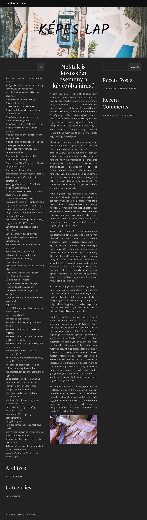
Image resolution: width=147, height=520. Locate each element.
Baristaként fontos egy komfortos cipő (25, 201)
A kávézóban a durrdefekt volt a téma (24, 124)
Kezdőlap (10, 3)
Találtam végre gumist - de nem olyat (24, 445)
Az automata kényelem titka (19, 198)
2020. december (14, 476)
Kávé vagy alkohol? (15, 315)
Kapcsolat (22, 3)
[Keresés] (41, 67)
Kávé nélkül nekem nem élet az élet (119, 88)
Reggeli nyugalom (14, 421)
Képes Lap (73, 30)
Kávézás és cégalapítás (17, 318)
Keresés (135, 67)
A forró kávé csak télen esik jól (21, 99)
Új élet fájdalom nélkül (16, 449)
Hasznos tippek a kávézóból (20, 286)
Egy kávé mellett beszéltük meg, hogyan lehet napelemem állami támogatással (22, 237)
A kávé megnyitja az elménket (20, 106)
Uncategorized (13, 495)
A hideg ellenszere (15, 102)
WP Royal (33, 514)
